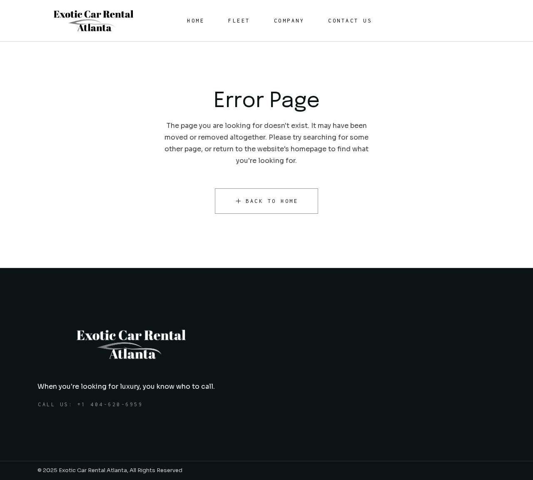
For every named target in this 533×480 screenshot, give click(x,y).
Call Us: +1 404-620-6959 (90, 404)
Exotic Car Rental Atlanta (93, 470)
